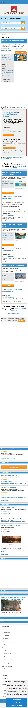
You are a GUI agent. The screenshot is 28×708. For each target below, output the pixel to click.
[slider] (4, 48)
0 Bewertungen (17, 131)
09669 (2, 533)
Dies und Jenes (5, 622)
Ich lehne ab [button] (17, 702)
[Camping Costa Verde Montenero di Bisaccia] (20, 238)
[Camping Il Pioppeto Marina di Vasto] (20, 279)
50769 (2, 495)
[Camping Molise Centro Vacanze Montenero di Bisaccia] (20, 186)
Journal (3, 618)
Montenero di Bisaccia (6, 158)
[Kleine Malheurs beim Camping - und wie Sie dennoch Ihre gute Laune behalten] (11, 611)
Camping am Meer (5, 107)
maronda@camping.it (7, 70)
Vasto (19, 301)
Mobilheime (19, 107)
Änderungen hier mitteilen (9, 148)
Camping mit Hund (20, 298)
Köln (5, 495)
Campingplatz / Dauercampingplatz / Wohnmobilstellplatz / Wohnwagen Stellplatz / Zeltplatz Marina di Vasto (12, 270)
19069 (2, 515)
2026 (2, 700)
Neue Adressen (5, 504)
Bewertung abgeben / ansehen (8, 458)
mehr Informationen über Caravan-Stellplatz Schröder (13, 483)
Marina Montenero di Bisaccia (11, 115)
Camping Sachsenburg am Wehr (10, 525)
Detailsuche (3, 34)
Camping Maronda (10, 112)
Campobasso (19, 157)
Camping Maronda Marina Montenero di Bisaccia (7, 74)
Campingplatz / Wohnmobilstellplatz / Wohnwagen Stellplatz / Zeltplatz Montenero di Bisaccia (13, 178)
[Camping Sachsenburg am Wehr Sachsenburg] (11, 545)
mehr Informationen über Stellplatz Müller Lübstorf (13, 521)
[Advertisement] (14, 94)
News (2, 594)
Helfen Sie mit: (5, 462)
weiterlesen (16, 614)
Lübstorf (6, 515)
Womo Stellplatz (11, 218)
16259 (2, 481)
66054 (4, 276)
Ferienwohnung (13, 107)
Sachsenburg (7, 533)
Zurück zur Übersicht (14, 313)
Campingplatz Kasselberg (8, 487)
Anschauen (7, 192)
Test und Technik (5, 590)
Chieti (16, 301)
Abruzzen (12, 301)
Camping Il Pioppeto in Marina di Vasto (13, 265)
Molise (14, 157)
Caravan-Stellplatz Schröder (9, 475)
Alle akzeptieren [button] (17, 699)
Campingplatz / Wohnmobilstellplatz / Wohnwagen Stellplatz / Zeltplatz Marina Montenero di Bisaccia (13, 45)
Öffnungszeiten (10, 215)
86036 (3, 57)
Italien (10, 157)
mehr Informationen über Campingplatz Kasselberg (13, 497)
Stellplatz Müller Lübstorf (8, 507)
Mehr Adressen (4, 500)
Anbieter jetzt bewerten (21, 52)
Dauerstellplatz (5, 300)
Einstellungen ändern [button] (17, 705)
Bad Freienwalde (8, 481)
